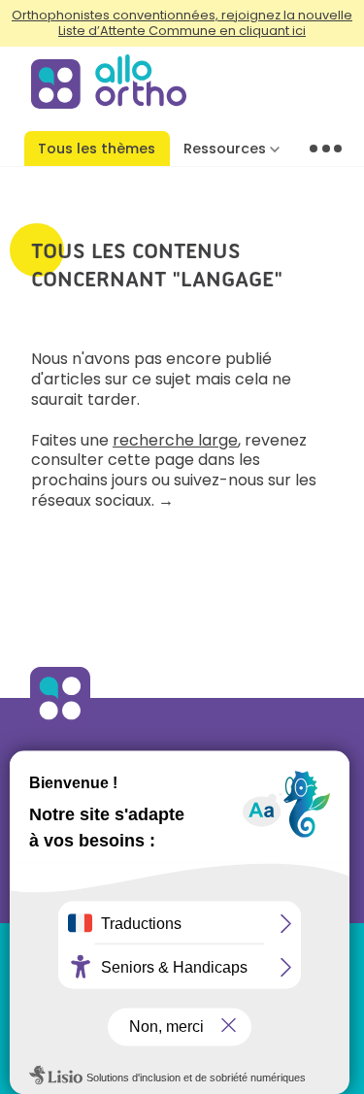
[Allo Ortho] (60, 722)
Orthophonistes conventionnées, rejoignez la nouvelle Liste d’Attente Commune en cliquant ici (182, 23)
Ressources (224, 148)
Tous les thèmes (96, 148)
